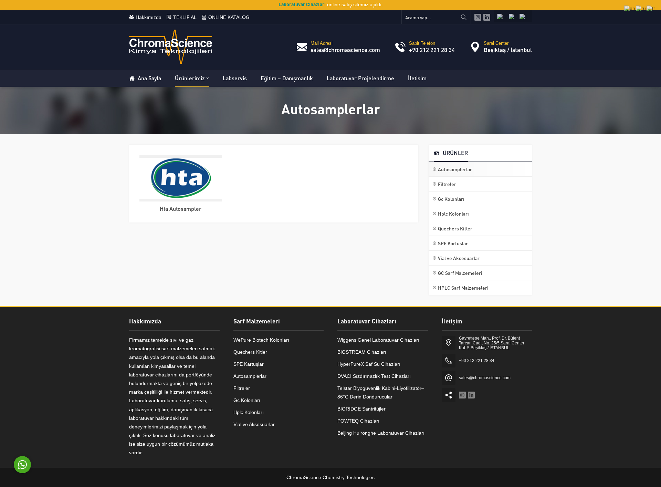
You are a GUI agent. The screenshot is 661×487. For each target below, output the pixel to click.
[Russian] (514, 16)
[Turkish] (524, 16)
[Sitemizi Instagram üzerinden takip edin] (477, 17)
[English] (503, 16)
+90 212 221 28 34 (432, 49)
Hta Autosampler (180, 208)
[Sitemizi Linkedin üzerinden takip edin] (486, 17)
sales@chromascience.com (345, 49)
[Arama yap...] (464, 17)
